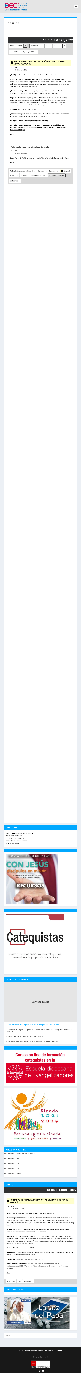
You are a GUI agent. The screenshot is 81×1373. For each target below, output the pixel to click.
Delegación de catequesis (34, 1350)
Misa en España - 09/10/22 (13, 1163)
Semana (19, 46)
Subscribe (14, 181)
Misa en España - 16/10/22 (13, 1158)
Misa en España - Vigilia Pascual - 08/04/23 (19, 1153)
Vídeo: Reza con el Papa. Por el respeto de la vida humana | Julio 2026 (31, 1041)
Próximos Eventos (14, 1289)
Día (25, 46)
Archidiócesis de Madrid (53, 1350)
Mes (12, 46)
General (66, 171)
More (12, 134)
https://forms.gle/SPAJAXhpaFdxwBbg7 (34, 121)
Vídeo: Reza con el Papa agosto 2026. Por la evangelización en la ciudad (32, 1025)
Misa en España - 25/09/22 (13, 1173)
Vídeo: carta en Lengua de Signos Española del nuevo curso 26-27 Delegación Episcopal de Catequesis (39, 1031)
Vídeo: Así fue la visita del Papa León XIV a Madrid (24, 1036)
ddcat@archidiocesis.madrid (16, 841)
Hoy (23, 52)
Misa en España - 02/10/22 (13, 1168)
